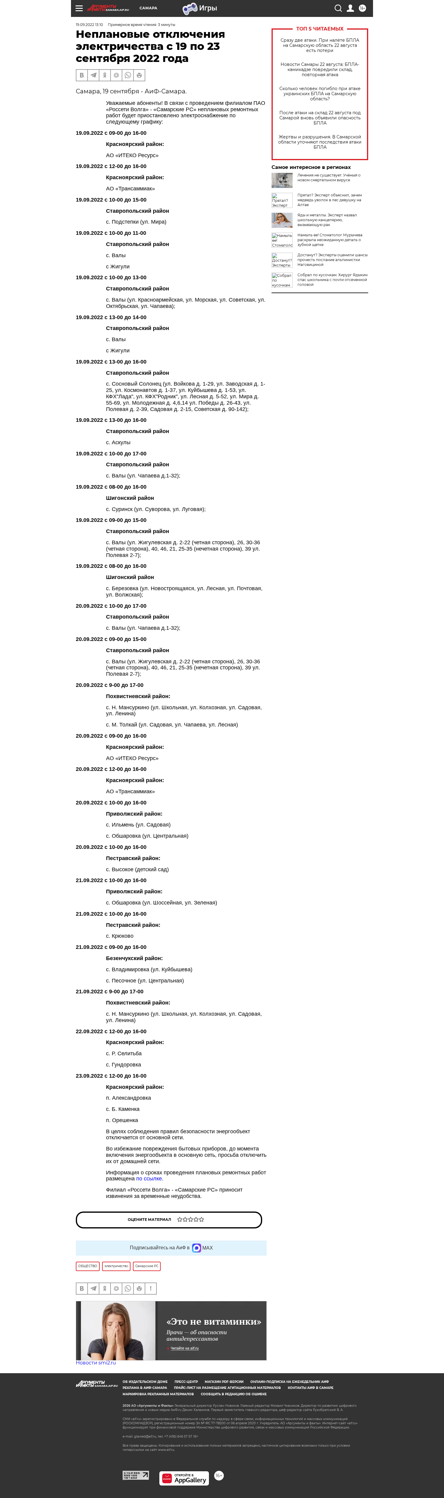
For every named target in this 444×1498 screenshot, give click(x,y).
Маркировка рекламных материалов (158, 1394)
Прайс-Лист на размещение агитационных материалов (227, 1388)
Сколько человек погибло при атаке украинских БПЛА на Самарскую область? (320, 94)
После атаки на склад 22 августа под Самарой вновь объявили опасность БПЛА (320, 118)
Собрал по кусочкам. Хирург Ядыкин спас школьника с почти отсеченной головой (333, 280)
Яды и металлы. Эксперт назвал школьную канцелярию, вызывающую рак (327, 220)
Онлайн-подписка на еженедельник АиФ (289, 1382)
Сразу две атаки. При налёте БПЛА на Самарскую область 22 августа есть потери (320, 45)
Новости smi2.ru (96, 1363)
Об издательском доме (145, 1382)
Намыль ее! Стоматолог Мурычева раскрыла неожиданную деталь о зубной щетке (330, 240)
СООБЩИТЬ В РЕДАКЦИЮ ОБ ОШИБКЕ (234, 1394)
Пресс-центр (186, 1382)
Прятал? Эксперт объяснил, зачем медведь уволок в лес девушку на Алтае (330, 200)
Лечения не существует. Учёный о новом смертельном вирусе (329, 177)
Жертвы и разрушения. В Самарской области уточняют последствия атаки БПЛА (320, 142)
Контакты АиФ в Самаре (310, 1388)
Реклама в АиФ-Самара (145, 1388)
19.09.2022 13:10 (89, 24)
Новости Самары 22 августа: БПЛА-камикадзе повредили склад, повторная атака (320, 69)
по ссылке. (149, 1179)
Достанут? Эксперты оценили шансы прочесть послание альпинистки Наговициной (333, 260)
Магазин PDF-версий (224, 1382)
